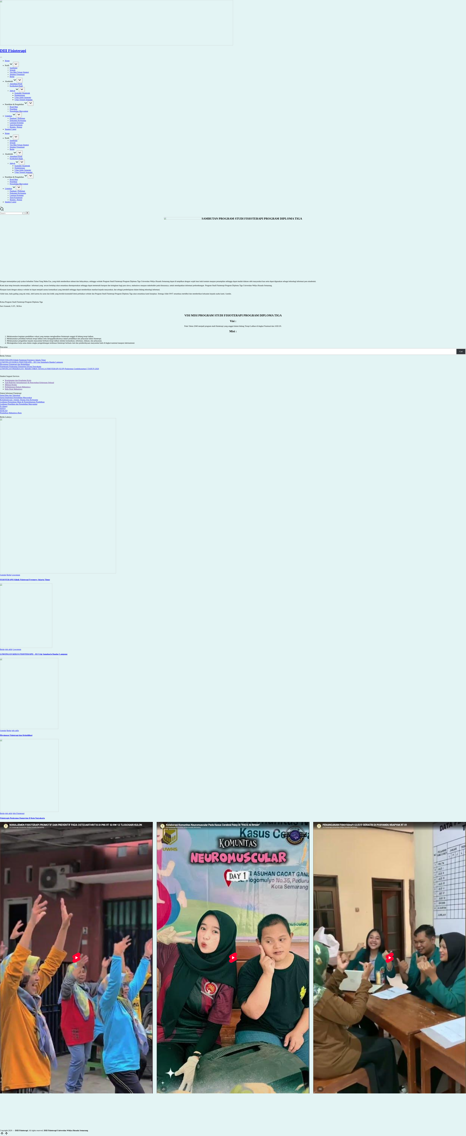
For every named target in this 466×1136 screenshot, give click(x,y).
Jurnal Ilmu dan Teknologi (10, 395)
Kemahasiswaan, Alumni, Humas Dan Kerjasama (19, 400)
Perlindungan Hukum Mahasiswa (17, 387)
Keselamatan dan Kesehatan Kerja (18, 380)
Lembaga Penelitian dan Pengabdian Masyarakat (18, 404)
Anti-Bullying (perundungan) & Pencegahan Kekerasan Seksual (29, 382)
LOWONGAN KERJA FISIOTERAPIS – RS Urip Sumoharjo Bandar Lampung (31, 362)
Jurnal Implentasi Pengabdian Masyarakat (16, 398)
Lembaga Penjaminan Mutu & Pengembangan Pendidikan (22, 402)
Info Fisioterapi (18, 813)
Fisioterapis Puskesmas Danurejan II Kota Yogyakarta (20, 366)
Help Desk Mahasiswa (13, 389)
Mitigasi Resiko (11, 385)
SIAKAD (4, 411)
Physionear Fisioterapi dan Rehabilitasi (15, 364)
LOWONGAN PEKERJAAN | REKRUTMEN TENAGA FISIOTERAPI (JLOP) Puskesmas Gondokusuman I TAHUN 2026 (49, 369)
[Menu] (1, 57)
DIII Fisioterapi (13, 50)
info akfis (8, 649)
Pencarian (4, 347)
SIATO (3, 408)
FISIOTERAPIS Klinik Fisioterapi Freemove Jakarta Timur (23, 360)
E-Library (4, 406)
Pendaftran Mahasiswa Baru (11, 413)
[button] (24, 213)
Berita (9, 575)
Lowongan (16, 575)
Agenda (3, 575)
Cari (461, 351)
